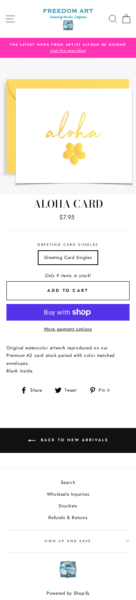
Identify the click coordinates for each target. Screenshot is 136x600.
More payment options (68, 329)
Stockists (68, 505)
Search (68, 482)
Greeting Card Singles (68, 244)
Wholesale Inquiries (68, 494)
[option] (68, 48)
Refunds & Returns (67, 517)
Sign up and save (68, 540)
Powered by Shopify (68, 593)
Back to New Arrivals (73, 440)
